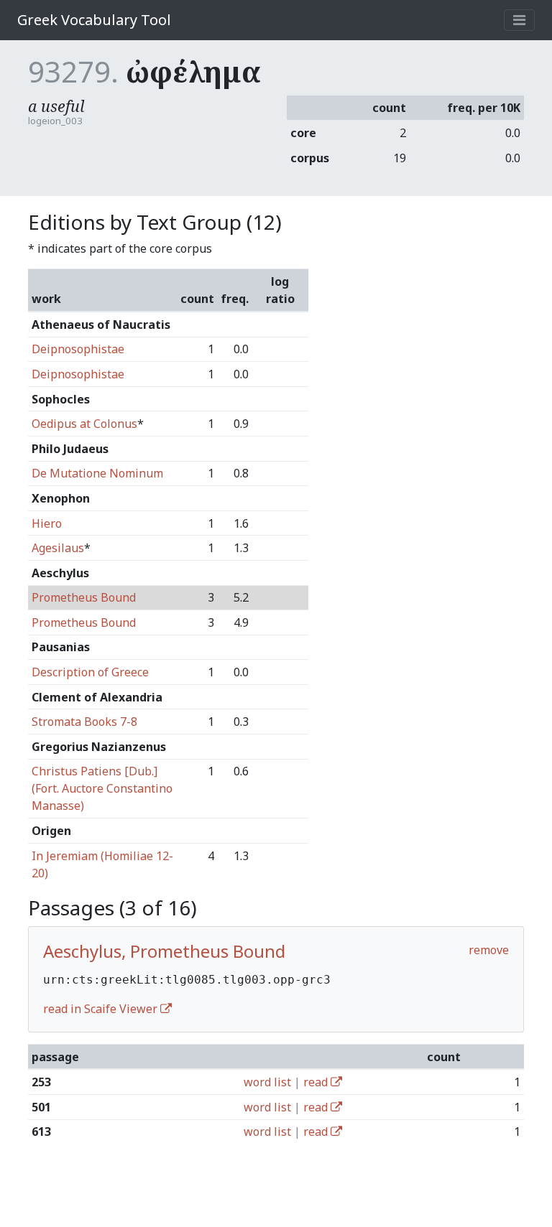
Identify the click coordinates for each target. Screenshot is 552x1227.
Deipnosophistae (78, 349)
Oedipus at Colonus (84, 423)
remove (489, 950)
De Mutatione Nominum (97, 473)
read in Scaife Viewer (101, 1009)
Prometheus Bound (84, 597)
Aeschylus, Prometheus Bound (164, 951)
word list (267, 1082)
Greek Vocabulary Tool (94, 19)
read (317, 1082)
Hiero (47, 523)
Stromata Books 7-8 (84, 721)
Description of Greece (90, 672)
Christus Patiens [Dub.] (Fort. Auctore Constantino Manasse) (102, 788)
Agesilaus (58, 548)
